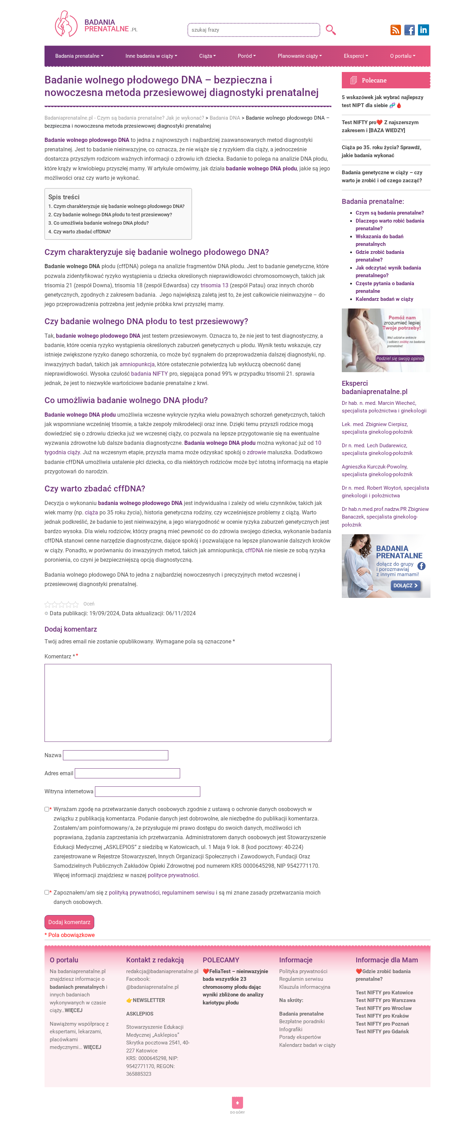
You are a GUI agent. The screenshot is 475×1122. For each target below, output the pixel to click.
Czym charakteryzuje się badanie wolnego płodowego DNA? (119, 206)
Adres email (59, 773)
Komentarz (60, 656)
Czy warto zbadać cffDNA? (82, 232)
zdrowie (256, 452)
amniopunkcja (137, 364)
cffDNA (253, 550)
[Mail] (162, 971)
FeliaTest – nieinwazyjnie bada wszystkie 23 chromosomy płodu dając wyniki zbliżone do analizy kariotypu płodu (235, 987)
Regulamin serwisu (301, 979)
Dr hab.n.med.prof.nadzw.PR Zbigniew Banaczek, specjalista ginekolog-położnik (385, 517)
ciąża (91, 512)
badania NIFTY (149, 373)
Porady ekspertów (300, 1037)
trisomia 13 (214, 285)
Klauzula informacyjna (304, 987)
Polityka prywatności (303, 971)
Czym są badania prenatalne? (390, 213)
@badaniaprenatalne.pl (152, 987)
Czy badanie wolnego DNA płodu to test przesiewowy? (113, 215)
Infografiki (291, 1029)
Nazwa (53, 755)
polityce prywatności (173, 875)
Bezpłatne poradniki (302, 1021)
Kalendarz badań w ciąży (384, 299)
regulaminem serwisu (188, 892)
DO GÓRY (237, 1112)
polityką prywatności (134, 892)
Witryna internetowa (69, 791)
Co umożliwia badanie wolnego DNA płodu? (101, 223)
